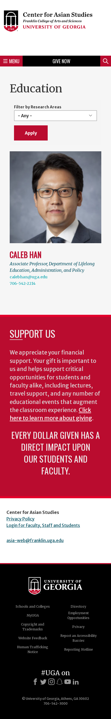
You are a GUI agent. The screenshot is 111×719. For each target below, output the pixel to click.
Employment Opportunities (78, 615)
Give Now (61, 61)
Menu (14, 61)
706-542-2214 (23, 283)
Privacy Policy (20, 518)
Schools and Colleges (33, 606)
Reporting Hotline (78, 649)
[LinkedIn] (75, 681)
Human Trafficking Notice (32, 649)
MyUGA (33, 615)
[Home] (55, 27)
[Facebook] (35, 681)
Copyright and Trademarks (32, 626)
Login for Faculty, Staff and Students (43, 525)
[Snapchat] (59, 681)
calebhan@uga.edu (28, 277)
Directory (78, 606)
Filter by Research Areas (37, 107)
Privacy (78, 627)
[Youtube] (67, 681)
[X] (43, 681)
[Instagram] (51, 681)
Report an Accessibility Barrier (78, 638)
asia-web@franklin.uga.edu (35, 540)
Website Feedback (32, 638)
